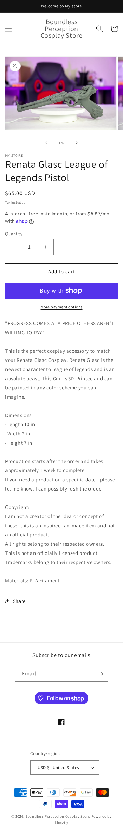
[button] (8, 28)
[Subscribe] (100, 674)
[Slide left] (46, 142)
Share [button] (19, 601)
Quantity (13, 234)
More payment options (62, 306)
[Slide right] (76, 142)
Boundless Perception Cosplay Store (57, 816)
